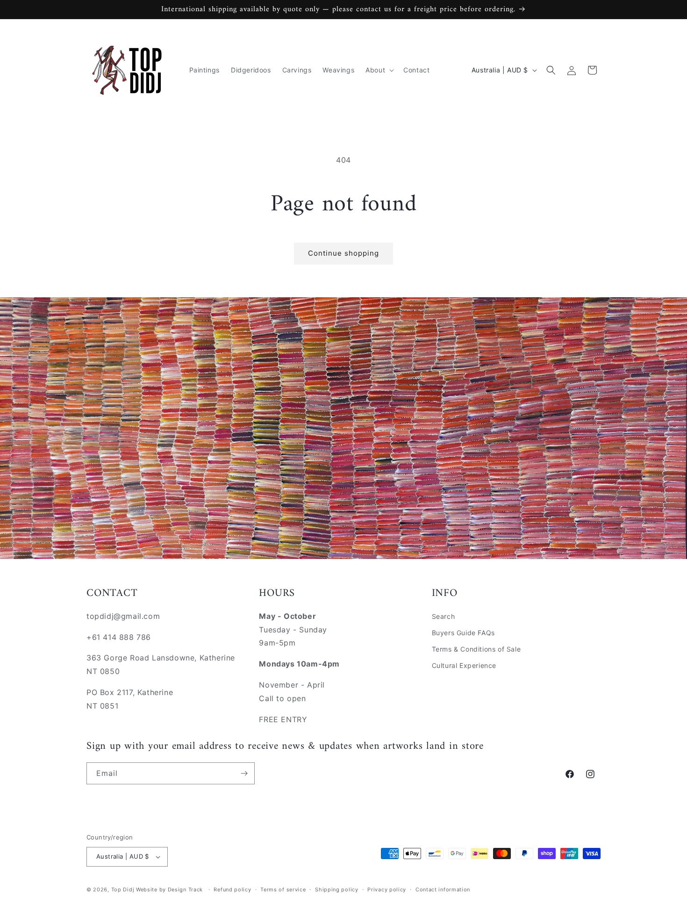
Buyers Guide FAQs (463, 633)
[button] (379, 70)
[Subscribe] (244, 773)
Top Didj (123, 889)
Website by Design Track (170, 889)
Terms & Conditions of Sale (476, 649)
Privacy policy (386, 889)
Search (443, 616)
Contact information (442, 889)
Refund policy (232, 889)
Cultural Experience (464, 665)
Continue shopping (343, 253)
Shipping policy (336, 889)
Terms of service (283, 889)
